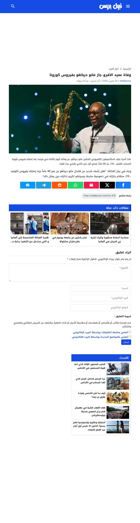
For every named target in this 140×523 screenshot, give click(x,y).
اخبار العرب (114, 69)
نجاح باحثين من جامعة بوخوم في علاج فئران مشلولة (69, 239)
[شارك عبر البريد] (91, 185)
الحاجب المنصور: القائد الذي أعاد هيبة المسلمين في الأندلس (89, 366)
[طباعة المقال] (27, 185)
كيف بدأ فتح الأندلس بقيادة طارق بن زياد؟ (91, 395)
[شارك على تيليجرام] (43, 185)
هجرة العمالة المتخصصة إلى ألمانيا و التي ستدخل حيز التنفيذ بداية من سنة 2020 (30, 241)
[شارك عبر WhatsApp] (75, 185)
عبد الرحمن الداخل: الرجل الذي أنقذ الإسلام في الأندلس (90, 380)
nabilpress (125, 81)
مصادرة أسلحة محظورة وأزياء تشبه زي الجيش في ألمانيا (109, 239)
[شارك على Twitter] (107, 185)
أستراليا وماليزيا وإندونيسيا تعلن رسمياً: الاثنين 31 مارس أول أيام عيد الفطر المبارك (89, 426)
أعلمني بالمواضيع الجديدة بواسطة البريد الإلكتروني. (100, 337)
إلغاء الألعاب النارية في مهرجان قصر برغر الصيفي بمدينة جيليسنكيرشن (90, 411)
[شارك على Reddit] (59, 185)
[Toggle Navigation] (128, 6)
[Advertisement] (70, 39)
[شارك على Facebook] (123, 185)
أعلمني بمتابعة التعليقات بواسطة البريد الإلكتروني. (100, 332)
